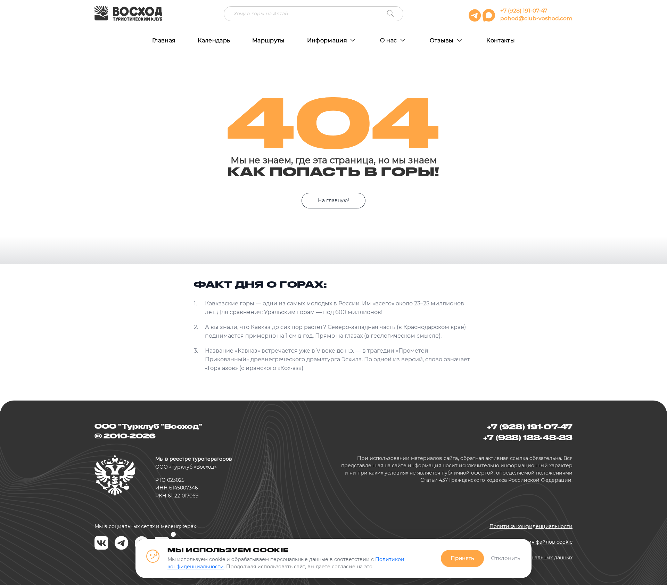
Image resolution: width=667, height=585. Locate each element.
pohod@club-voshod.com (536, 18)
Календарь (214, 40)
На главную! (333, 200)
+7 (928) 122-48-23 (528, 437)
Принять (462, 558)
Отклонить (505, 558)
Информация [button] (328, 40)
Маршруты (268, 40)
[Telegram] (122, 543)
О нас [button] (389, 40)
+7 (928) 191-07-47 (523, 10)
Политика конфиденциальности (531, 526)
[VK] (101, 543)
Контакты (500, 40)
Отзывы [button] (442, 40)
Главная (163, 40)
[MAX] (490, 18)
